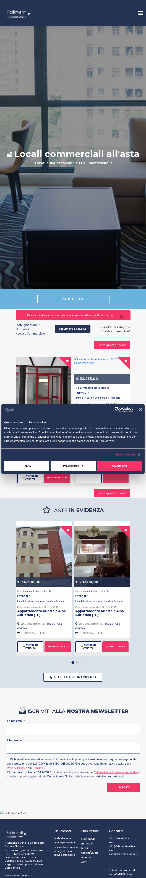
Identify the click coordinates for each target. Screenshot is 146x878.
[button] (73, 662)
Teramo (51, 624)
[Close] (121, 316)
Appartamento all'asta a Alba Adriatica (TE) (41, 613)
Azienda (86, 857)
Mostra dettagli (125, 454)
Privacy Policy (16, 767)
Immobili (80, 398)
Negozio (115, 398)
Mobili (85, 848)
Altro (84, 862)
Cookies (37, 767)
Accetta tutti (119, 465)
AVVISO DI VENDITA (31, 478)
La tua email (16, 721)
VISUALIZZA (59, 477)
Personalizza (71, 465)
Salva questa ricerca (112, 345)
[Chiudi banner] (140, 409)
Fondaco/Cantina (55, 601)
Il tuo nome (14, 740)
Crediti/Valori (89, 852)
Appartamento (36, 601)
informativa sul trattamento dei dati (116, 772)
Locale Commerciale (98, 398)
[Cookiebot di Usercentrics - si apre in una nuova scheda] (117, 409)
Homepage (88, 839)
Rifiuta (27, 465)
